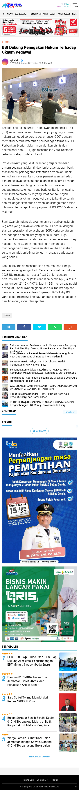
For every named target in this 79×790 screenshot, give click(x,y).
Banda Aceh (21, 14)
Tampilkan (69, 412)
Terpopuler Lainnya (39, 757)
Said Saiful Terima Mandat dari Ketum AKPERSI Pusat (27, 699)
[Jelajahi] (75, 5)
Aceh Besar (64, 14)
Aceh (52, 14)
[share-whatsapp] (55, 327)
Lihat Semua (39, 431)
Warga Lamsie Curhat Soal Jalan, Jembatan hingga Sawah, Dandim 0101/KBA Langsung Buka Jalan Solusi (29, 743)
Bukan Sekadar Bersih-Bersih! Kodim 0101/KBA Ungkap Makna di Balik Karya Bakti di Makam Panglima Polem (31, 723)
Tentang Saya (27, 780)
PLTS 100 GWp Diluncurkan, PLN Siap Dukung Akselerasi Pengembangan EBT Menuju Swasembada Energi (32, 660)
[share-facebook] (24, 327)
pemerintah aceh (39, 14)
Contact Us (42, 780)
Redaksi (54, 780)
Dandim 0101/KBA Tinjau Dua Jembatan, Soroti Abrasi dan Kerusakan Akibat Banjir (27, 681)
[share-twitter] (39, 327)
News (10, 14)
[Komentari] (70, 327)
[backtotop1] (76, 786)
